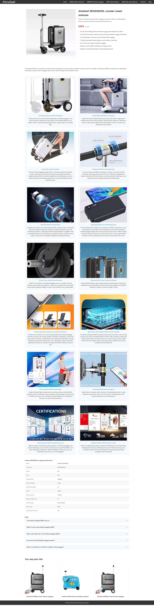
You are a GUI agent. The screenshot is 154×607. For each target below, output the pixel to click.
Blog (150, 2)
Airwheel (143, 2)
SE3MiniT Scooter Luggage (95, 2)
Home (65, 2)
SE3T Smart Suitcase (112, 2)
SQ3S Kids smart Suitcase (130, 2)
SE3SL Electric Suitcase (77, 2)
